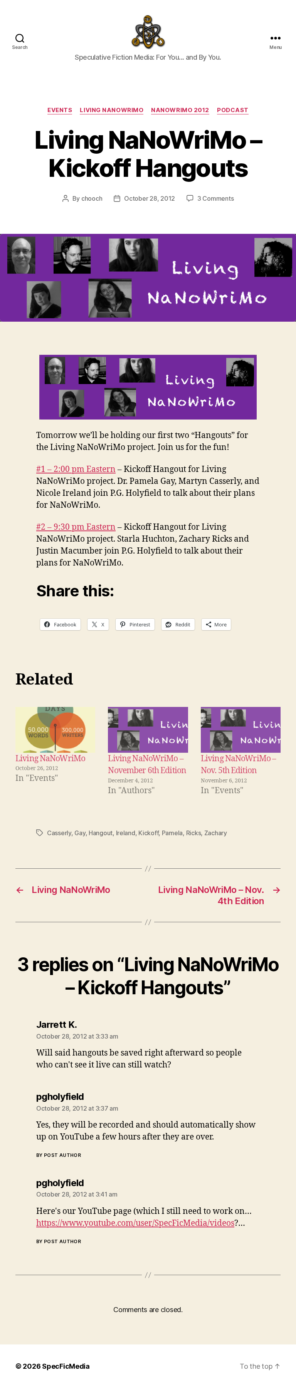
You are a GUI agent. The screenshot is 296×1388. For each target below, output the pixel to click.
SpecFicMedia (66, 1366)
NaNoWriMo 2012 (180, 110)
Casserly (59, 833)
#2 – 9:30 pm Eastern (76, 527)
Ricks (193, 833)
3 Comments (215, 198)
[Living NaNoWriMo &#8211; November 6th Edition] (148, 729)
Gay (79, 833)
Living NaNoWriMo (111, 110)
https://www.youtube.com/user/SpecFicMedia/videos (135, 1223)
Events (59, 110)
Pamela (172, 833)
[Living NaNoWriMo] (55, 729)
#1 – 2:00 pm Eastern (76, 469)
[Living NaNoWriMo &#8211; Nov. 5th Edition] (241, 729)
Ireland (125, 833)
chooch (91, 198)
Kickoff (148, 833)
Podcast (233, 110)
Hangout (101, 833)
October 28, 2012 (149, 198)
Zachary (215, 833)
